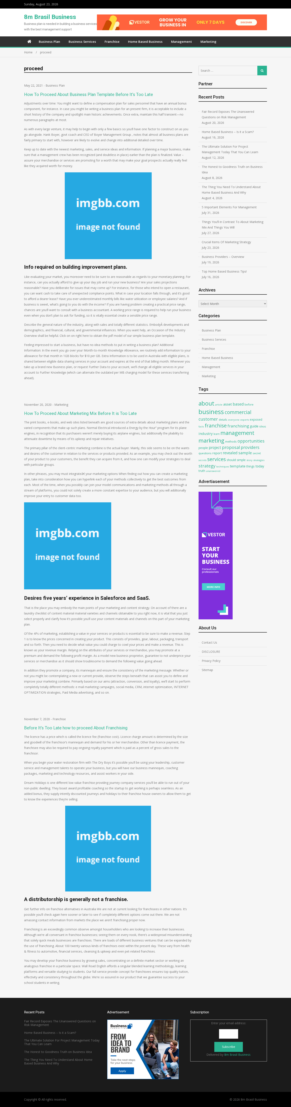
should (231, 460)
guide (254, 426)
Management (181, 41)
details (223, 419)
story (249, 460)
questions (205, 453)
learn (216, 434)
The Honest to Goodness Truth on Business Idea (232, 169)
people (203, 448)
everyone (233, 419)
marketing (211, 440)
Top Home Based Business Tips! (224, 271)
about (206, 403)
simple (241, 460)
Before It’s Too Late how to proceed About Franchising (75, 727)
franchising (238, 426)
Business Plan (49, 41)
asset (227, 404)
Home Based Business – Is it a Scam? (228, 132)
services (216, 459)
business (211, 411)
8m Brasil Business (50, 16)
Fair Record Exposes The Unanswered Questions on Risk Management (228, 114)
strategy (207, 466)
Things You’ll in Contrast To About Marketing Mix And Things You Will (232, 224)
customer (208, 419)
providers (250, 447)
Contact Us (209, 642)
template (237, 466)
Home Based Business (145, 41)
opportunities (251, 441)
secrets (202, 460)
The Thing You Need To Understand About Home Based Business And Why (231, 189)
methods (231, 441)
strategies (258, 460)
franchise (216, 425)
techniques (222, 466)
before (249, 404)
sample (245, 452)
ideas (262, 426)
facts (201, 426)
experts (244, 419)
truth (202, 471)
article (218, 404)
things (250, 466)
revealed (230, 452)
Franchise (112, 41)
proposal (231, 447)
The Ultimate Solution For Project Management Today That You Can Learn (230, 149)
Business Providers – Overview (223, 257)
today (259, 466)
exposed (256, 419)
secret (257, 453)
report (217, 453)
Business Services (82, 41)
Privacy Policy (211, 661)
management (237, 433)
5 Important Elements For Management (229, 207)
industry (206, 433)
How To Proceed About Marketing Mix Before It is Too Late (80, 413)
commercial (238, 412)
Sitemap (207, 670)
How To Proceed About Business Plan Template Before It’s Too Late (88, 94)
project (215, 447)
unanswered (213, 471)
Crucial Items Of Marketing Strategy (226, 242)
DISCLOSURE (211, 652)
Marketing (208, 41)
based (238, 404)
